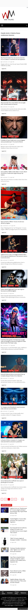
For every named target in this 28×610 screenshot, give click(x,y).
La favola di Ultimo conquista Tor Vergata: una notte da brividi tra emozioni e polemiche (12, 440)
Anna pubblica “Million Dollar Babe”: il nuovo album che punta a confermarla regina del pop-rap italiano (14, 173)
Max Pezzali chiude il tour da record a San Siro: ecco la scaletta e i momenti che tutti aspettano (13, 58)
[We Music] (8, 15)
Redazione (23, 593)
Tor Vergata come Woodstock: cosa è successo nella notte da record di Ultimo (13, 407)
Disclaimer (10, 593)
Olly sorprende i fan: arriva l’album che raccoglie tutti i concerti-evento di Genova (13, 103)
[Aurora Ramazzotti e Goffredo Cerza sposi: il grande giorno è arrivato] (14, 466)
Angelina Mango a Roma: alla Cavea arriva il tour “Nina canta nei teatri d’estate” (18, 581)
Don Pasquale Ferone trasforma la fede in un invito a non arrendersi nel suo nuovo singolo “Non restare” (18, 530)
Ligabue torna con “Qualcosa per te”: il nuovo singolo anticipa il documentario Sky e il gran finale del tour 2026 (18, 511)
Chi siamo (3, 592)
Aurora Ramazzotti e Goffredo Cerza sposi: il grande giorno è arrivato (12, 481)
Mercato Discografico (6, 336)
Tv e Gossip (20, 477)
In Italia (16, 54)
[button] (26, 25)
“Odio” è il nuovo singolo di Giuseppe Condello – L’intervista (18, 539)
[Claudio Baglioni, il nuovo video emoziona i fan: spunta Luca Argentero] (4, 520)
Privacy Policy (16, 592)
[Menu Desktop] (2, 25)
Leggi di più (4, 68)
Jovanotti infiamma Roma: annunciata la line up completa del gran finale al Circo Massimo (13, 375)
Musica (15, 99)
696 (22, 499)
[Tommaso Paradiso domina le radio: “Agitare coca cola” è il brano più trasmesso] (4, 549)
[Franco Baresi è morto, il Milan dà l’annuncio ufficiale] (4, 573)
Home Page (11, 54)
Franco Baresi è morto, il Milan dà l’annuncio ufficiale (18, 571)
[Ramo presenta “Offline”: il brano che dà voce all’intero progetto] (14, 203)
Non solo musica (12, 477)
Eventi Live (4, 54)
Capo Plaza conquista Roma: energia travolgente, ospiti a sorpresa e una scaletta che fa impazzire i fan (17, 559)
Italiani (10, 99)
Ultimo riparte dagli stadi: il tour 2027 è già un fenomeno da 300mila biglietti (12, 290)
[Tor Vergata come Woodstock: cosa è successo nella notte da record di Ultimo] (14, 396)
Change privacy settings (22, 608)
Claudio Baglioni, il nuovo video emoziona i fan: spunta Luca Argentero (18, 520)
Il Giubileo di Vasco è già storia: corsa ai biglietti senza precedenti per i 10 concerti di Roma (13, 141)
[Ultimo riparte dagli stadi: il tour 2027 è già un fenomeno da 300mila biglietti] (14, 279)
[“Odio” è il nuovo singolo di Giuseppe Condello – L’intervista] (4, 541)
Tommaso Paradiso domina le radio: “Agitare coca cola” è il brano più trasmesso (17, 549)
